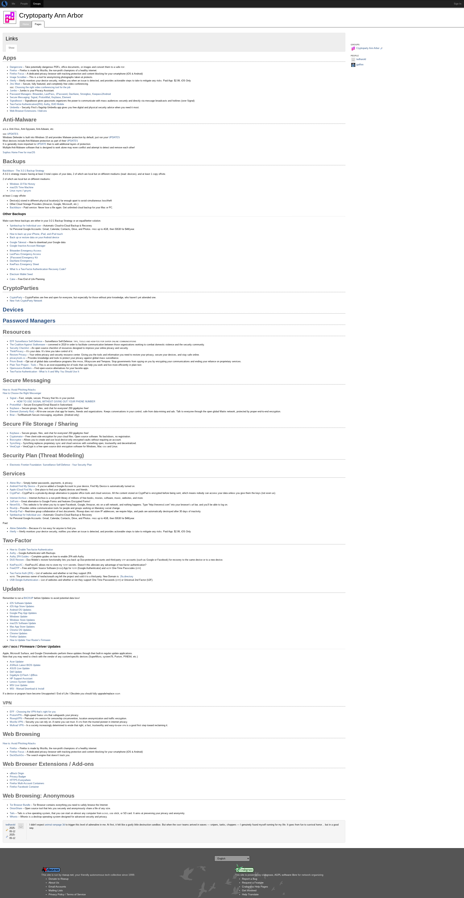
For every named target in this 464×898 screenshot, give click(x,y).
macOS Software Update (23, 623)
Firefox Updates (18, 636)
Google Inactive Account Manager (27, 245)
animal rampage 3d (55, 824)
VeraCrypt (15, 446)
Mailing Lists (56, 890)
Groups (37, 3)
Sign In (457, 3)
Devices (13, 310)
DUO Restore (17, 559)
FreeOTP (14, 568)
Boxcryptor (15, 439)
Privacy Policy (56, 894)
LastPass (49, 94)
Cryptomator (16, 436)
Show (11, 47)
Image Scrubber (18, 77)
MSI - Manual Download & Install (27, 688)
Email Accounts (57, 886)
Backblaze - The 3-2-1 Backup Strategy (23, 170)
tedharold (10, 824)
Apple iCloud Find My (21, 489)
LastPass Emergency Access (25, 254)
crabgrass (267, 874)
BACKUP (28, 598)
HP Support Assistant (21, 678)
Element (66, 97)
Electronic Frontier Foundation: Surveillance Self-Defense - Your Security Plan (51, 464)
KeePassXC (16, 564)
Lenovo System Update (22, 681)
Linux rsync (16, 190)
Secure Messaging (19, 97)
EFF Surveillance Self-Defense (26, 341)
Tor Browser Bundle (20, 805)
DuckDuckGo (17, 755)
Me (13, 3)
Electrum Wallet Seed (21, 274)
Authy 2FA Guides (19, 556)
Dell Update (16, 671)
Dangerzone (16, 67)
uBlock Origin (17, 773)
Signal (34, 97)
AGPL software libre (285, 874)
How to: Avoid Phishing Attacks (19, 389)
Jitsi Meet (15, 83)
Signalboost (16, 100)
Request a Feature (253, 882)
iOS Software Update (21, 603)
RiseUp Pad (16, 511)
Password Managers (20, 94)
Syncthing (15, 443)
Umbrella (14, 107)
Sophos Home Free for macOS (19, 152)
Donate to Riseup (59, 878)
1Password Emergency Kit (24, 257)
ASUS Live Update (20, 668)
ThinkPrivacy (17, 351)
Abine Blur (15, 483)
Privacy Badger (18, 776)
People (24, 3)
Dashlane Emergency (21, 260)
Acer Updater (17, 661)
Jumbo (13, 90)
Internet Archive (18, 498)
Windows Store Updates (22, 620)
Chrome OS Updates (21, 630)
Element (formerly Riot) (22, 411)
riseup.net (68, 874)
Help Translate (250, 894)
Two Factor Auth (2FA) (21, 573)
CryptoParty (16, 297)
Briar (12, 415)
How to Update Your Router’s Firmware (30, 640)
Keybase (56, 97)
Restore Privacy (18, 354)
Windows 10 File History (22, 184)
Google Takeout (18, 242)
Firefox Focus (17, 73)
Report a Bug (249, 878)
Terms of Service (76, 894)
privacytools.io (17, 358)
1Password (61, 94)
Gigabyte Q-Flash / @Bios (24, 675)
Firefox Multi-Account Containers (27, 783)
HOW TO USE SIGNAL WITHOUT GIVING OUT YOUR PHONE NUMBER (56, 401)
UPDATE (41, 144)
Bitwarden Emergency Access (25, 250)
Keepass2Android (101, 94)
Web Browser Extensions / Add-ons (28, 111)
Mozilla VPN (16, 722)
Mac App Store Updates (22, 626)
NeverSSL (15, 504)
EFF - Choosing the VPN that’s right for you (33, 711)
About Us (54, 882)
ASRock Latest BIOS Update (25, 665)
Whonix (14, 816)
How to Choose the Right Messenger (22, 393)
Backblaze (15, 207)
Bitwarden (38, 94)
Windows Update (18, 616)
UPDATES (12, 134)
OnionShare (16, 808)
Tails (12, 813)
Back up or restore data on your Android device (34, 237)
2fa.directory (126, 576)
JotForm (14, 501)
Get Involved (249, 890)
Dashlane (74, 94)
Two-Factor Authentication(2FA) (26, 104)
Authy (47, 104)
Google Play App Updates (23, 613)
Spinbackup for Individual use (25, 225)
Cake (12, 279)
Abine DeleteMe (18, 528)
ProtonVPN (16, 715)
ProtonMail (44, 97)
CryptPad (15, 493)
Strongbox (85, 94)
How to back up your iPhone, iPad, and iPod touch (36, 234)
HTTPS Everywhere (20, 780)
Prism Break (16, 361)
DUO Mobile (57, 104)
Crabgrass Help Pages (255, 886)
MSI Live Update (18, 685)
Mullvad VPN (17, 725)
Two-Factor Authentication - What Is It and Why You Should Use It (44, 371)
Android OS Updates (20, 609)
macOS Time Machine (21, 187)
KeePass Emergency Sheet (24, 264)
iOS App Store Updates (22, 606)
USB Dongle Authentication (24, 580)
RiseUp (13, 508)
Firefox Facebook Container (24, 786)
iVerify (13, 80)
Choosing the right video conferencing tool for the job (42, 87)
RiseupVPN (16, 718)
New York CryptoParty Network (26, 300)
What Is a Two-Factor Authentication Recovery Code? (38, 269)
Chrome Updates (18, 633)
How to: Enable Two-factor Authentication (31, 549)
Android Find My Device (22, 486)
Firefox (13, 70)
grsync (27, 190)
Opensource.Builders (21, 368)
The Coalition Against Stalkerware (27, 344)
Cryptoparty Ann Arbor (51, 15)
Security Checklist (19, 348)
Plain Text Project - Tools (23, 365)
